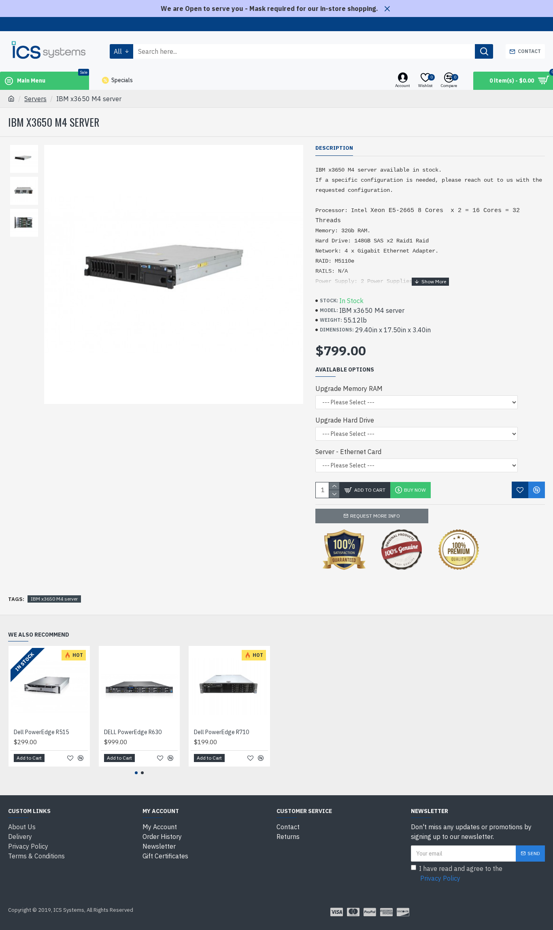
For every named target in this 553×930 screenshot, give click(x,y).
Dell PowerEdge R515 (41, 732)
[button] (136, 772)
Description (334, 148)
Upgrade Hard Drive (344, 420)
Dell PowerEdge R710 (221, 732)
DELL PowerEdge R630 (133, 732)
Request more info (375, 516)
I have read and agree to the (460, 873)
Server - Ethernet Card (348, 452)
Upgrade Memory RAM (349, 388)
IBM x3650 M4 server (54, 599)
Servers (35, 99)
